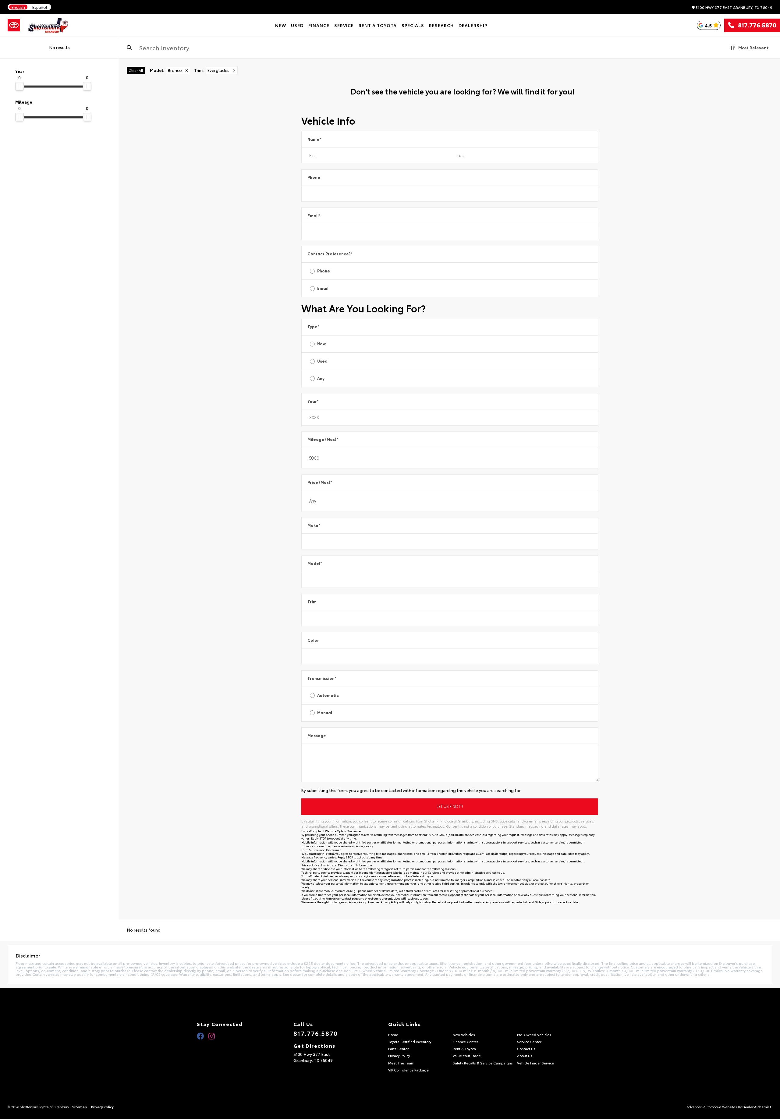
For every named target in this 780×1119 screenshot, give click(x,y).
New (321, 343)
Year (313, 401)
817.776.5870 (755, 25)
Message (316, 735)
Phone (313, 177)
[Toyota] (14, 25)
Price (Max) (319, 482)
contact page (350, 898)
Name (314, 139)
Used (322, 361)
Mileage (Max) (322, 439)
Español (39, 7)
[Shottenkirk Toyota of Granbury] (48, 25)
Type (313, 326)
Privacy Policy (364, 846)
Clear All (136, 70)
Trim (312, 602)
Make (313, 525)
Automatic (328, 695)
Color (313, 640)
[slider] (19, 86)
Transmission (321, 678)
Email (314, 215)
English (18, 7)
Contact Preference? (330, 254)
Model (314, 563)
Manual (324, 713)
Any (320, 378)
